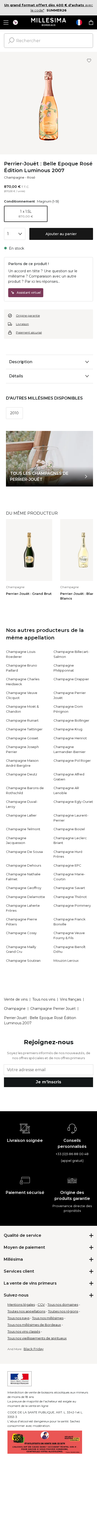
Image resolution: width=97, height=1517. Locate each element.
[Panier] (91, 22)
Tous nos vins (43, 999)
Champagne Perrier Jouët (53, 1008)
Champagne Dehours (23, 865)
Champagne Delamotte (25, 897)
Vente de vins (16, 999)
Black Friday (34, 1349)
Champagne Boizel (69, 829)
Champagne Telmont (23, 829)
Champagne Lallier (21, 815)
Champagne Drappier (71, 679)
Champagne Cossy (21, 933)
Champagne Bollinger (71, 720)
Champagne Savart (69, 888)
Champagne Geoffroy (23, 888)
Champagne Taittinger (24, 729)
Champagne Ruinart (22, 720)
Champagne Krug (67, 729)
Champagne (14, 177)
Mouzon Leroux (66, 961)
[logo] (48, 22)
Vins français (70, 999)
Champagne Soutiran (23, 961)
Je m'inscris (48, 1082)
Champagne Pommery (72, 905)
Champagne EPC (67, 865)
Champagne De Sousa (24, 852)
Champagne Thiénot (70, 897)
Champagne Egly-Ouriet (73, 802)
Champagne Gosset (22, 738)
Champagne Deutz (21, 774)
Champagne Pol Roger (72, 760)
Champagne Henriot (70, 738)
